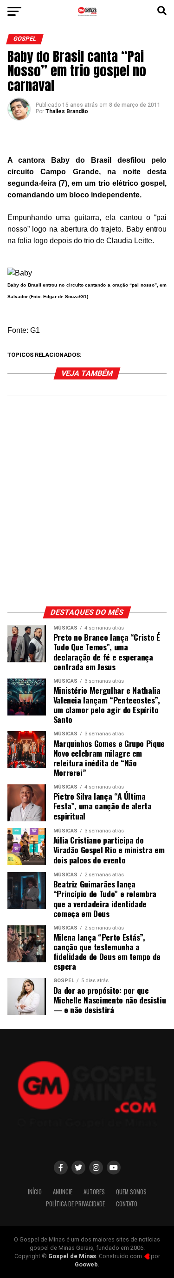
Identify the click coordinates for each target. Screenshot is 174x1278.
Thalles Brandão (66, 111)
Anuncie (62, 1191)
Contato (126, 1203)
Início (35, 1191)
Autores (94, 1191)
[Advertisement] (87, 506)
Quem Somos (131, 1191)
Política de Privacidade (75, 1203)
